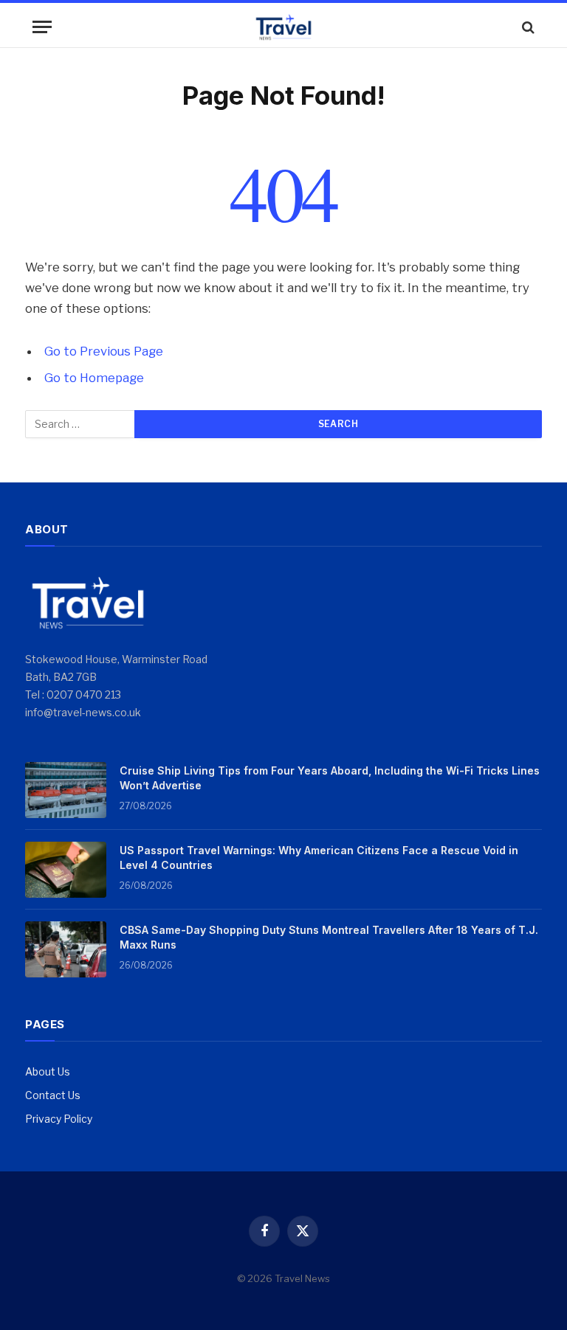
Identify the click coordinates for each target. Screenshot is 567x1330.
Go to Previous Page (103, 351)
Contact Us (52, 1095)
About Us (47, 1071)
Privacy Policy (58, 1118)
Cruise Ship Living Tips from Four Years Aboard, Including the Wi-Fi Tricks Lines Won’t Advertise (330, 778)
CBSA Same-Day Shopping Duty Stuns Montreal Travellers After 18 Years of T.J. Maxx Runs (329, 937)
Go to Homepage (94, 377)
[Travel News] (283, 27)
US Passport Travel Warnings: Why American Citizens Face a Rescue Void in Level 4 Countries (319, 857)
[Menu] (42, 27)
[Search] (527, 27)
